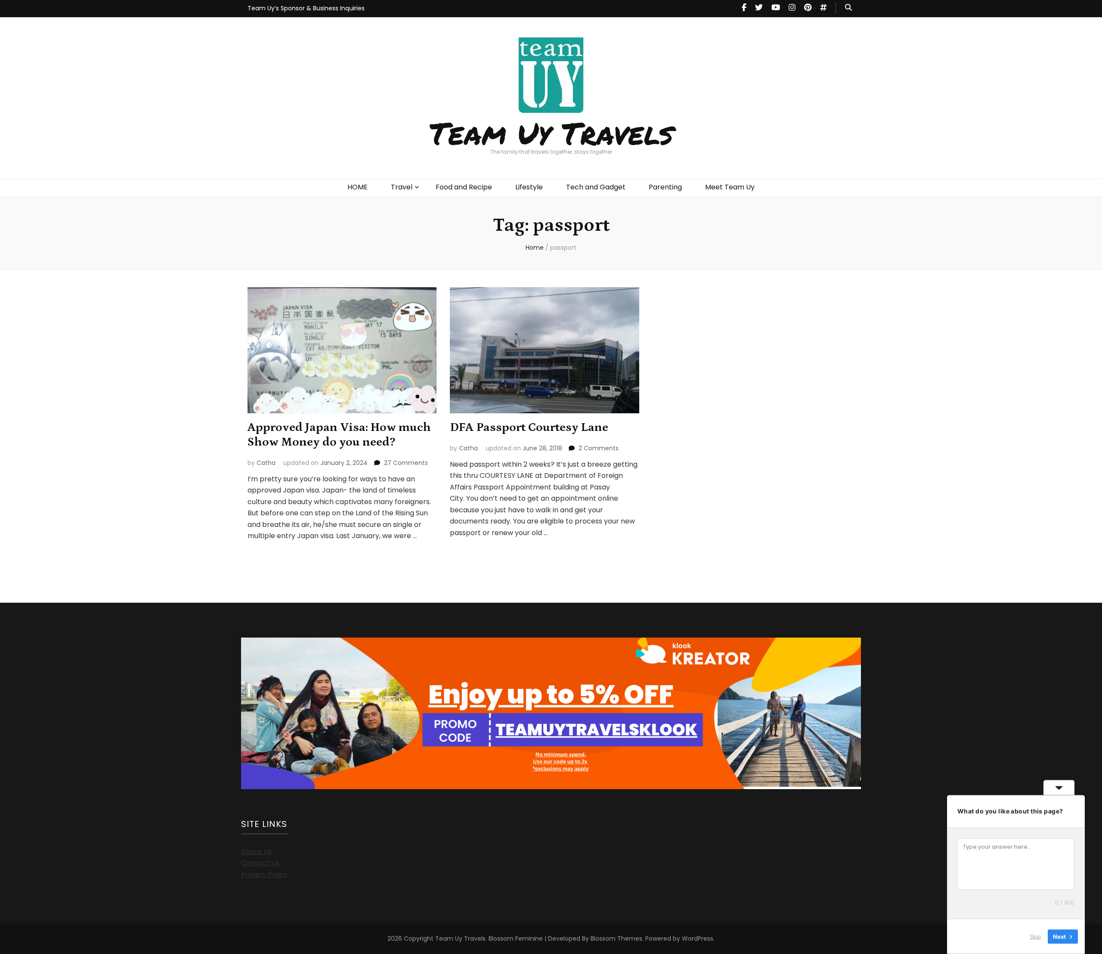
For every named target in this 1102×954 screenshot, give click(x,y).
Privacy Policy (264, 875)
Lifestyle (529, 187)
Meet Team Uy (730, 187)
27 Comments (406, 462)
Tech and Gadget (595, 187)
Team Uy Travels (551, 132)
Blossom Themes (616, 938)
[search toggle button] (848, 8)
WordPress (697, 938)
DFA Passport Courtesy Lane (529, 427)
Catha (266, 462)
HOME (357, 187)
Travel (401, 187)
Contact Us (260, 863)
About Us (256, 852)
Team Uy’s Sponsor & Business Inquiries (306, 8)
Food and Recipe (464, 187)
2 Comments (599, 448)
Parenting (665, 187)
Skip (1035, 936)
